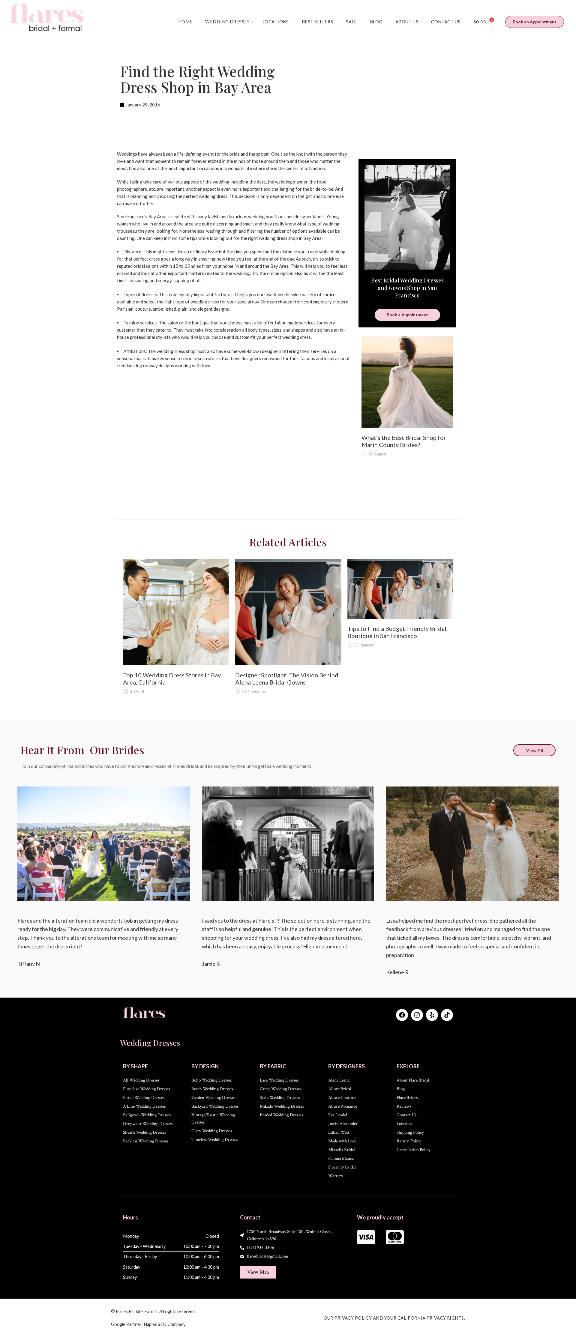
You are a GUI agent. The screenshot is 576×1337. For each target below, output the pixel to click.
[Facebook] (402, 1015)
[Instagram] (417, 1015)
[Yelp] (432, 1015)
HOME (185, 21)
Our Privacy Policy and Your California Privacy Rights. (394, 1318)
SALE (351, 21)
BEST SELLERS (317, 21)
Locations (275, 21)
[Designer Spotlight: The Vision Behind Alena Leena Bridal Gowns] (288, 612)
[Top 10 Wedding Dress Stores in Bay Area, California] (176, 612)
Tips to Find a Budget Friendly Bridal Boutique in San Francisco (396, 632)
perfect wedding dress (205, 196)
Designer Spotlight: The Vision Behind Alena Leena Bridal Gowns (286, 678)
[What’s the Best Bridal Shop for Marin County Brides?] (407, 382)
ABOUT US (406, 21)
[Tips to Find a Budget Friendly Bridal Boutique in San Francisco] (400, 589)
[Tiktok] (447, 1015)
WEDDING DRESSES (227, 21)
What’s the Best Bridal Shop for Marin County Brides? (404, 441)
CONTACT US (445, 21)
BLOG (376, 21)
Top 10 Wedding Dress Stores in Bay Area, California (172, 678)
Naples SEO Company (164, 1324)
